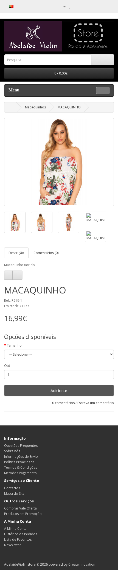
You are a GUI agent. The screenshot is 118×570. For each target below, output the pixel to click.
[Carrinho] (75, 6)
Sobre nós (12, 451)
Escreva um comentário (95, 403)
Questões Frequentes (21, 445)
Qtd (7, 365)
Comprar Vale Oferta (20, 508)
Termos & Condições (20, 467)
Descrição (16, 253)
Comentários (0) (45, 253)
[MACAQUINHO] (59, 162)
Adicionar (59, 390)
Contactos (12, 488)
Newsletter (12, 545)
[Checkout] (82, 6)
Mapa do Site (14, 493)
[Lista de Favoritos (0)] (70, 6)
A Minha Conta (15, 528)
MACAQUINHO (69, 107)
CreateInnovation (81, 564)
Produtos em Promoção (23, 513)
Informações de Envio (21, 456)
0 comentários (63, 403)
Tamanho (14, 345)
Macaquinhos (35, 107)
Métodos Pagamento (20, 473)
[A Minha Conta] (62, 6)
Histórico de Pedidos (20, 534)
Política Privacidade (19, 462)
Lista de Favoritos (18, 539)
